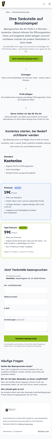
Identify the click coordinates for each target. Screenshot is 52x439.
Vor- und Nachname (13, 285)
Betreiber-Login (43, 431)
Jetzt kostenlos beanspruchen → (26, 59)
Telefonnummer (11, 297)
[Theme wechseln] (44, 4)
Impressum (18, 431)
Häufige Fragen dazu (25, 424)
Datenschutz (7, 431)
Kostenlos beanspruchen (26, 338)
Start (8, 12)
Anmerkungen (14, 320)
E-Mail (7, 308)
